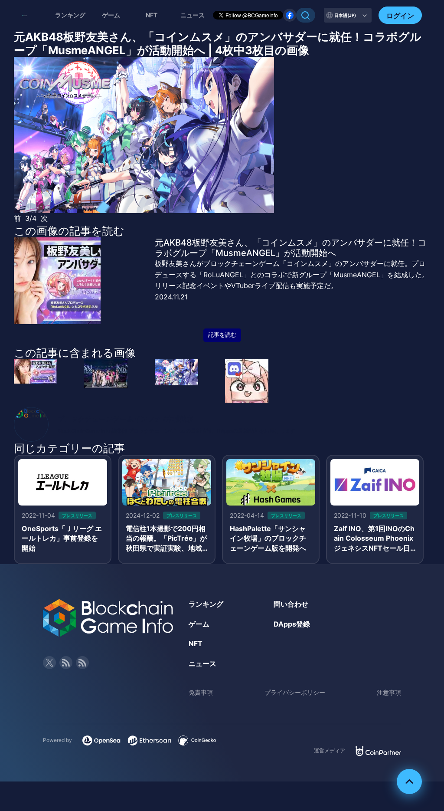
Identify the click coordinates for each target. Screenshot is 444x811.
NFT (151, 15)
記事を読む (222, 335)
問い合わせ (291, 604)
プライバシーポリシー (294, 692)
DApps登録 (292, 624)
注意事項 (389, 692)
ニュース (202, 663)
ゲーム (111, 15)
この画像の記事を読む (69, 230)
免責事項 (201, 692)
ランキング (70, 15)
